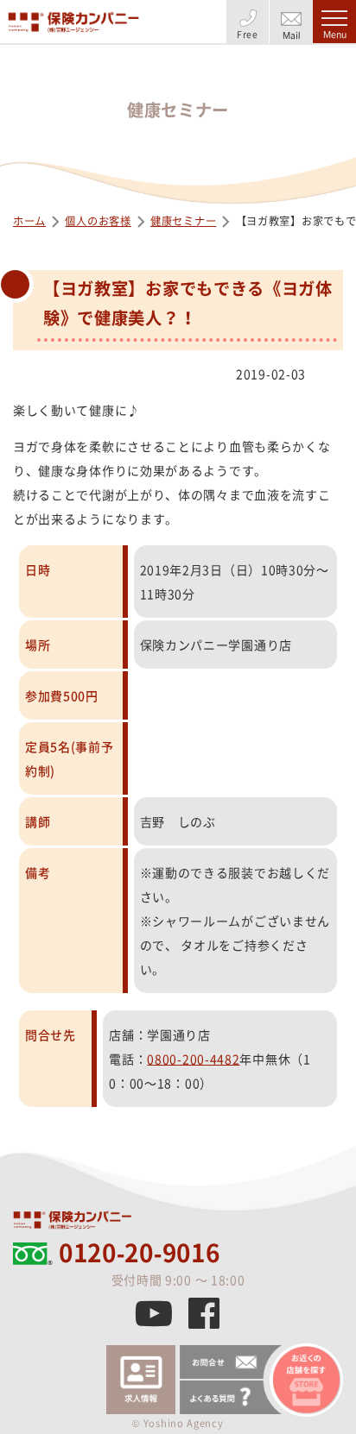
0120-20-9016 (139, 1253)
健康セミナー (183, 221)
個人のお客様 (97, 221)
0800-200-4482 (193, 1058)
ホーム (29, 221)
